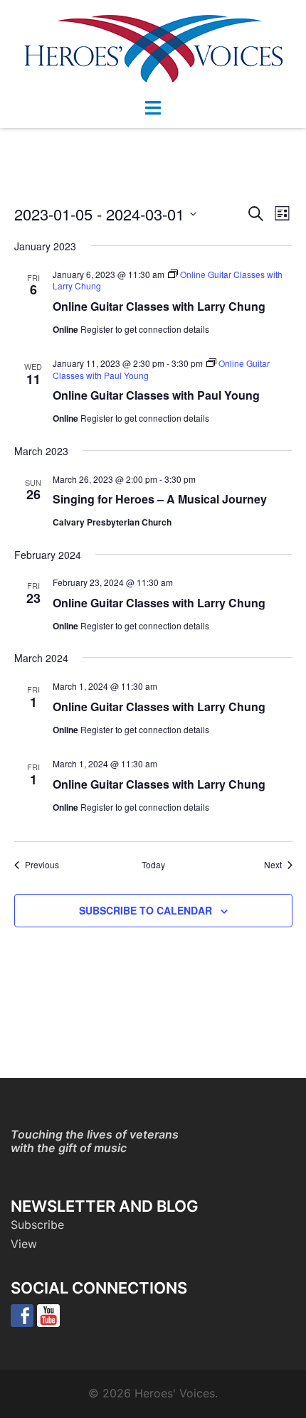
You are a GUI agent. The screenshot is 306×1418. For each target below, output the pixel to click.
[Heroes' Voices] (153, 48)
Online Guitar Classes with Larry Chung (159, 306)
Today (153, 864)
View (24, 1244)
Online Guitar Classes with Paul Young (156, 395)
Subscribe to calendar (145, 910)
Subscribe (37, 1224)
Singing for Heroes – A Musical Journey (160, 499)
